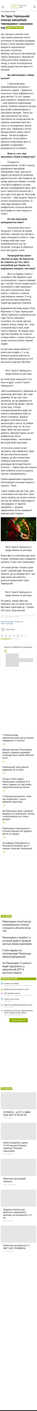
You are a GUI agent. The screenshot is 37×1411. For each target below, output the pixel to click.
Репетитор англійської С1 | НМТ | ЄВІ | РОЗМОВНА (16, 1247)
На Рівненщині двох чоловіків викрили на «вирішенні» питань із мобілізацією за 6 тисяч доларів (18, 815)
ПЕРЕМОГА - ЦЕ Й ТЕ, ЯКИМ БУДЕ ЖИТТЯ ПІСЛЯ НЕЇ (16, 1113)
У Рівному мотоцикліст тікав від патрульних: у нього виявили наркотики (16, 799)
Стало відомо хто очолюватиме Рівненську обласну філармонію (16, 953)
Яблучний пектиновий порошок (14, 1180)
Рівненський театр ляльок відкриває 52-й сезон (15, 768)
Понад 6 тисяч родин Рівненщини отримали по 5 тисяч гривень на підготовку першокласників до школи (16, 783)
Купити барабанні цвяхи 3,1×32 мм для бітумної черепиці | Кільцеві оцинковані (15, 1146)
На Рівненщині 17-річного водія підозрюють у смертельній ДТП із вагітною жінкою (16, 967)
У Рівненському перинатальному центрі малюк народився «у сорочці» (18, 738)
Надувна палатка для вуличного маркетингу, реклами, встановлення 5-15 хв (17, 1213)
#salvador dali (19, 622)
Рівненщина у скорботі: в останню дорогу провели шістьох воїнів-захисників (17, 941)
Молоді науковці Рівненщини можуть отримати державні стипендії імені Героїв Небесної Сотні (18, 753)
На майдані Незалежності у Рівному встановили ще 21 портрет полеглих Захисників (17, 846)
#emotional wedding (7, 622)
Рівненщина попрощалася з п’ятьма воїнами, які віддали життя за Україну (17, 831)
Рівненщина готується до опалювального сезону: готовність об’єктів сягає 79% (16, 926)
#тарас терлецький (7, 624)
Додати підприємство (18, 1020)
